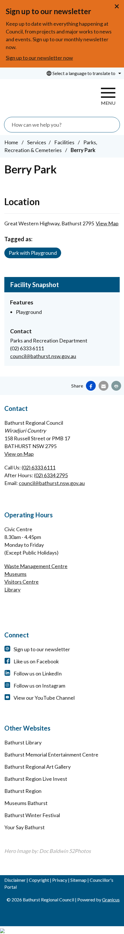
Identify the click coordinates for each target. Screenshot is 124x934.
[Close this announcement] (117, 6)
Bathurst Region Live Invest (35, 779)
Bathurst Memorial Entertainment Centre (51, 754)
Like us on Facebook (36, 661)
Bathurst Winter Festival (32, 815)
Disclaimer (15, 880)
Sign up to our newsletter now (39, 58)
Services (36, 142)
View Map (107, 223)
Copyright (39, 880)
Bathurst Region (23, 791)
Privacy (59, 880)
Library (12, 589)
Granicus (111, 899)
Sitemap (78, 880)
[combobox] (83, 73)
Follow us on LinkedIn (38, 673)
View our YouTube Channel (44, 698)
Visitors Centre (21, 582)
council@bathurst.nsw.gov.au (43, 356)
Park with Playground (33, 253)
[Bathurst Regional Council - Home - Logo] (30, 97)
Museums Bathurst (26, 803)
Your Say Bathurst (24, 827)
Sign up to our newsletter (42, 649)
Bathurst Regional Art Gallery (37, 766)
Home (11, 142)
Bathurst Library (23, 742)
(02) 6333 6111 (38, 467)
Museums (15, 574)
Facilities (64, 142)
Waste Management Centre (35, 566)
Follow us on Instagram (39, 685)
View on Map (19, 454)
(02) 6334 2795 (51, 475)
